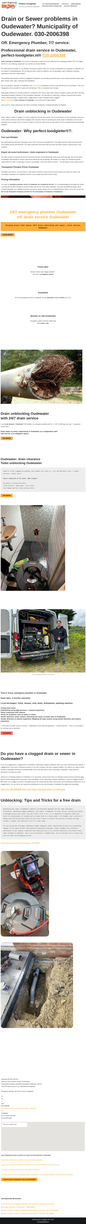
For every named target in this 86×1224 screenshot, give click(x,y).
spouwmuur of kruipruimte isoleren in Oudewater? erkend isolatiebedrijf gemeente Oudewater (30, 1164)
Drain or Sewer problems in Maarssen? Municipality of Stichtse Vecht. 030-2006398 (30, 1210)
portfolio (65, 4)
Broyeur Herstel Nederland (52, 6)
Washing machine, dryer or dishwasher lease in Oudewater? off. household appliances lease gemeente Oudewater (37, 1174)
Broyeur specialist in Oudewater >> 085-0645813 (19, 1207)
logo (2, 1111)
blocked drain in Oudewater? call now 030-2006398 (19, 1179)
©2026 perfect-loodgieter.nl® (41, 1219)
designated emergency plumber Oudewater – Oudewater (19, 1108)
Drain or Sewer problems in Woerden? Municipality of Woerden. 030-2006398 (28, 1213)
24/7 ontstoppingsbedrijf (50, 4)
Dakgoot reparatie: (70, 6)
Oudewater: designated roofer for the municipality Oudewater (20, 1169)
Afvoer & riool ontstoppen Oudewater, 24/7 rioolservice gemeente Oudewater (28, 1204)
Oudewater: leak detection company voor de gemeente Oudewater (22, 1160)
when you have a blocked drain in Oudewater (33, 789)
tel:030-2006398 (8, 234)
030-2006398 (54, 55)
